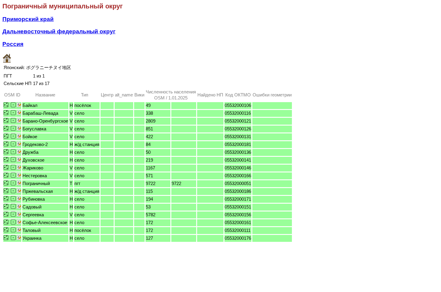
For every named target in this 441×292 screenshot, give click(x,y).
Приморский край (28, 19)
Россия (12, 44)
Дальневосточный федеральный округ (59, 31)
